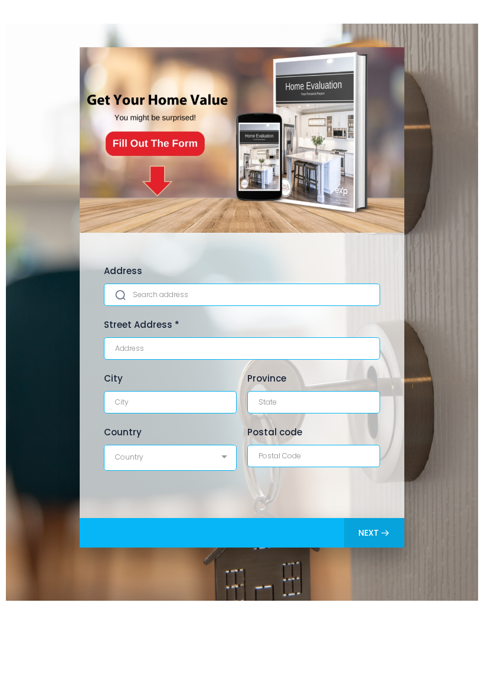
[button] (374, 533)
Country (123, 432)
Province (266, 378)
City (113, 378)
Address (123, 271)
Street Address (141, 324)
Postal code (274, 432)
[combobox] (170, 458)
